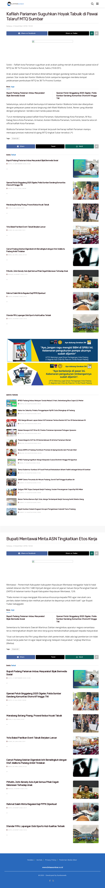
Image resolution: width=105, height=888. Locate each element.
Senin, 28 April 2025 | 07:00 (17, 254)
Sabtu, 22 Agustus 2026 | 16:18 (30, 413)
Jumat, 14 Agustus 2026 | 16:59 (30, 492)
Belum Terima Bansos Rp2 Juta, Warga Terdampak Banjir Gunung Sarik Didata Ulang (51, 499)
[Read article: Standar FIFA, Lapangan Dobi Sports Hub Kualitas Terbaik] (86, 323)
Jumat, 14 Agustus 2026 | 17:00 (30, 482)
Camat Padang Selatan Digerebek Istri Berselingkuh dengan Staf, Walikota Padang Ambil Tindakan (36, 761)
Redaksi (30, 860)
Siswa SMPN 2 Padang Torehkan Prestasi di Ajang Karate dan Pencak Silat (47, 450)
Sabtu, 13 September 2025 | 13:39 (19, 163)
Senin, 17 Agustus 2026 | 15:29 (29, 463)
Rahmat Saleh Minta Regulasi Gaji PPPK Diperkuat (26, 293)
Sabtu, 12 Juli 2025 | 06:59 (17, 188)
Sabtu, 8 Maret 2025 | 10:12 (17, 318)
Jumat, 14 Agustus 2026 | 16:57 (30, 502)
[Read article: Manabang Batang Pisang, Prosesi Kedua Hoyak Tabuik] (86, 213)
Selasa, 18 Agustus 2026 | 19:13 (30, 423)
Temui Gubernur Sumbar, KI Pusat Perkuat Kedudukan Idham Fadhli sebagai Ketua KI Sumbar (54, 470)
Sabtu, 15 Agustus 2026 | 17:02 (30, 473)
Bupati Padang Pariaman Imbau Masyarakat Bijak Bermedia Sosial (32, 160)
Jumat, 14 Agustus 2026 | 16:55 (30, 512)
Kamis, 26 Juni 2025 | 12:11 (16, 230)
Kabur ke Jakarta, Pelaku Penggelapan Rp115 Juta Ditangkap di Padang (46, 410)
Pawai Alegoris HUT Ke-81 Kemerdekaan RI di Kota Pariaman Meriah (44, 440)
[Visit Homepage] (15, 3)
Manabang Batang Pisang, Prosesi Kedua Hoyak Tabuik (27, 205)
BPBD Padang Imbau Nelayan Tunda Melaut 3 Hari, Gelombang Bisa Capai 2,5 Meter (50, 400)
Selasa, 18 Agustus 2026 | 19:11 (30, 433)
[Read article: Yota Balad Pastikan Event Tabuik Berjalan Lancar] (86, 235)
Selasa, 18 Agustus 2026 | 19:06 (30, 453)
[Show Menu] (97, 4)
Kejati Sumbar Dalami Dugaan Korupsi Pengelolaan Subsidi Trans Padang (47, 509)
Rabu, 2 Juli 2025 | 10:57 (16, 208)
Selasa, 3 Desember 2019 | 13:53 (19, 26)
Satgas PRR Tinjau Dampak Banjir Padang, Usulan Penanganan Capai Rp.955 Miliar (50, 489)
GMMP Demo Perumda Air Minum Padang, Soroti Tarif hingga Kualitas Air (46, 480)
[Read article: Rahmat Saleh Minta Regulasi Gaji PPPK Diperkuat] (86, 301)
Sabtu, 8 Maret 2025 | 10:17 (17, 296)
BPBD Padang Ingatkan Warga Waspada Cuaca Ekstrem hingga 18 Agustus (47, 460)
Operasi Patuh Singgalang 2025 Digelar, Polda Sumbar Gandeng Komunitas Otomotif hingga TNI (76, 95)
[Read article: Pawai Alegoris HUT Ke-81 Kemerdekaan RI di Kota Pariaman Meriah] (11, 442)
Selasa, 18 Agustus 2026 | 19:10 (30, 443)
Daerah (15, 138)
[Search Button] (92, 4)
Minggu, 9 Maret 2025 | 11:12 (17, 274)
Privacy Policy (50, 860)
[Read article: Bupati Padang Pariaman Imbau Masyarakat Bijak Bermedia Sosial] (86, 168)
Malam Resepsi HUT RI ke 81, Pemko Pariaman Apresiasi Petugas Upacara (47, 430)
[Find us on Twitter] (53, 880)
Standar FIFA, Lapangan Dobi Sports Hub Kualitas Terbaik (28, 315)
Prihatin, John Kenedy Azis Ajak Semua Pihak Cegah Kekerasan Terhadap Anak (37, 271)
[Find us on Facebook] (49, 880)
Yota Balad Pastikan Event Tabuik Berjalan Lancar (26, 227)
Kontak (39, 860)
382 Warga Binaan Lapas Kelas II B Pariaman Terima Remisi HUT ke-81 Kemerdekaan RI (52, 420)
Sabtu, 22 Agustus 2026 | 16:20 (30, 403)
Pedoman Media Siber (68, 860)
